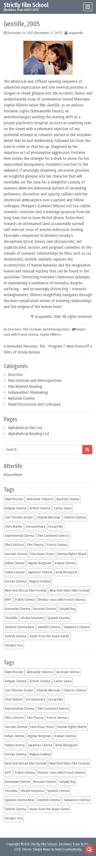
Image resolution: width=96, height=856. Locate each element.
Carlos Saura (63, 508)
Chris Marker (14, 526)
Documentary (35, 526)
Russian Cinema (44, 609)
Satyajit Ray (67, 609)
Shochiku (11, 618)
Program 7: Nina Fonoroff (68, 346)
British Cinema (40, 508)
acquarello (75, 33)
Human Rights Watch (72, 554)
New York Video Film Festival (69, 590)
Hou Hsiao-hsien (42, 554)
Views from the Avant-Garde (49, 636)
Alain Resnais (14, 499)
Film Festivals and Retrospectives (35, 380)
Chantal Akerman (48, 517)
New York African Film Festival (25, 590)
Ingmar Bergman (39, 563)
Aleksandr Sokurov (40, 499)
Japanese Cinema (40, 572)
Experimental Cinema (19, 536)
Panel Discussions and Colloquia (34, 404)
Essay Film (55, 526)
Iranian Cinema (65, 563)
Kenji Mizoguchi (66, 572)
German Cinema (16, 554)
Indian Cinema (14, 563)
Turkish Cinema (15, 636)
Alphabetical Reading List (28, 433)
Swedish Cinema (48, 627)
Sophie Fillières (50, 335)
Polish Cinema (25, 600)
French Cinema (57, 545)
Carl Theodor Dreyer (19, 517)
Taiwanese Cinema (76, 627)
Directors (15, 374)
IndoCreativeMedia (68, 849)
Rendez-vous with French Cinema (61, 600)
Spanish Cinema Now (19, 627)
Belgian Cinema (15, 508)
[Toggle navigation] (87, 6)
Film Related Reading (25, 386)
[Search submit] (87, 449)
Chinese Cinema (75, 517)
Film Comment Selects (53, 536)
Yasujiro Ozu (14, 645)
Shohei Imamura (32, 618)
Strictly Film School (26, 5)
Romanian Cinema (17, 609)
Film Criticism (14, 545)
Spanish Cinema (58, 618)
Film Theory (35, 545)
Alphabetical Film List (25, 427)
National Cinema (21, 398)
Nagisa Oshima (40, 581)
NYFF (8, 600)
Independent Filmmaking (28, 392)
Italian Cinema (15, 572)
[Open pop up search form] (89, 849)
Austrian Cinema (67, 499)
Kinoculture (13, 474)
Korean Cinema (15, 581)
